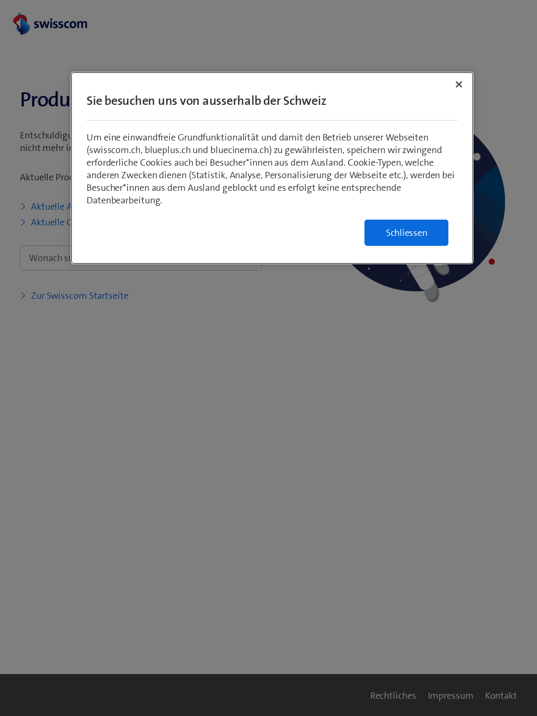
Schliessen (406, 232)
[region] (272, 168)
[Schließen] (458, 84)
